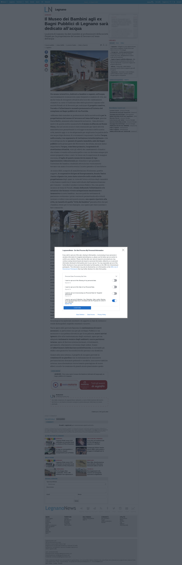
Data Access (91, 314)
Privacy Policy (102, 314)
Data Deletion (80, 314)
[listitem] (91, 276)
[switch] (114, 280)
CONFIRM (77, 308)
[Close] (124, 250)
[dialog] (91, 282)
